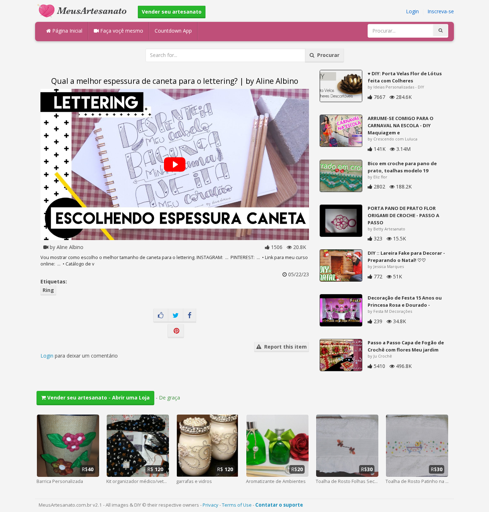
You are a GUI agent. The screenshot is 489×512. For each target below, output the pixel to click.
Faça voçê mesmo (121, 30)
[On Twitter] (175, 315)
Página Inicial (66, 30)
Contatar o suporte (279, 505)
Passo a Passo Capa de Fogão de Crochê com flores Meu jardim (406, 346)
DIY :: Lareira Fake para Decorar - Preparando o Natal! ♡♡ (406, 256)
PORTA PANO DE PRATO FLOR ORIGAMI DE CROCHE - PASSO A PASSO (403, 215)
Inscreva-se (440, 11)
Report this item (284, 346)
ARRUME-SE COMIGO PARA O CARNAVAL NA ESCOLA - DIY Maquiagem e (401, 125)
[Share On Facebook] (189, 315)
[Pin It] (176, 331)
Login (412, 11)
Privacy (210, 505)
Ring (48, 290)
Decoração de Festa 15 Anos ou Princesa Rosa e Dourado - (405, 301)
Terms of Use (237, 505)
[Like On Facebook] (160, 315)
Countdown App (173, 30)
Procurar (326, 55)
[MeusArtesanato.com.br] (84, 10)
